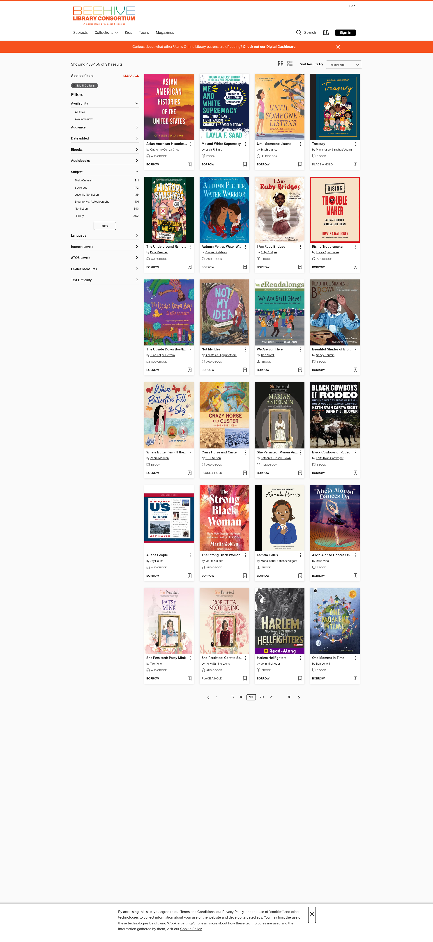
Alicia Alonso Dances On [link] (331, 555)
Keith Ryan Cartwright (329, 458)
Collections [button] (104, 32)
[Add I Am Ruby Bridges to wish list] (300, 267)
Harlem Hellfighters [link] (271, 658)
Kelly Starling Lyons (217, 663)
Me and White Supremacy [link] (221, 144)
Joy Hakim (157, 561)
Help (352, 6)
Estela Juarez (269, 149)
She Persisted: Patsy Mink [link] (166, 658)
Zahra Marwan (159, 458)
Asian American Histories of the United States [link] (167, 144)
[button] (305, 33)
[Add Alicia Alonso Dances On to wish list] (355, 576)
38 (289, 697)
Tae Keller (156, 663)
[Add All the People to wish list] (189, 576)
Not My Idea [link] (211, 350)
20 (261, 697)
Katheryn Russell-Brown (276, 458)
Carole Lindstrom (216, 252)
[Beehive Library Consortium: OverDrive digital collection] (104, 15)
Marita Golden (214, 561)
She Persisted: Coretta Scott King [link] (222, 658)
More (104, 226)
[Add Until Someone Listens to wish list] (300, 165)
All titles (80, 112)
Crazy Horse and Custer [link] (220, 452)
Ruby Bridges (269, 252)
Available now (84, 119)
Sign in (345, 32)
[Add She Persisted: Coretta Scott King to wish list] (245, 679)
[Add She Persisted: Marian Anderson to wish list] (300, 473)
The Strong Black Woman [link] (221, 555)
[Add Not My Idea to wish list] (245, 370)
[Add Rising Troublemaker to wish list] (355, 267)
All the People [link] (157, 555)
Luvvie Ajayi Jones (327, 252)
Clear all (131, 76)
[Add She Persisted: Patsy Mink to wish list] (189, 679)
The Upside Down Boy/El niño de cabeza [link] (167, 350)
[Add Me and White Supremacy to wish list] (245, 165)
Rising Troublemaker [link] (327, 247)
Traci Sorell (267, 355)
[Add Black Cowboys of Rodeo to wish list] (355, 473)
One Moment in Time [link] (328, 658)
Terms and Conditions (197, 912)
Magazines (165, 32)
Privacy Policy (233, 912)
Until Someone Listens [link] (274, 144)
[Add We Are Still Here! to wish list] (300, 370)
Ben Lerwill (323, 663)
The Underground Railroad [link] (166, 247)
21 (271, 697)
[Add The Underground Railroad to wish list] (189, 267)
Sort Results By (311, 64)
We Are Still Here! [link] (270, 350)
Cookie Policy (191, 929)
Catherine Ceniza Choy (164, 149)
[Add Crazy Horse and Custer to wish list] (245, 473)
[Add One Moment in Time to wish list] (355, 679)
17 (232, 697)
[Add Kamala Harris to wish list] (300, 576)
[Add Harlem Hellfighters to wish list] (300, 679)
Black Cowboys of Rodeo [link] (331, 452)
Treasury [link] (318, 144)
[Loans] (326, 33)
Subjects (80, 32)
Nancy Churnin (325, 355)
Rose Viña (322, 561)
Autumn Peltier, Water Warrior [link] (222, 247)
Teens (144, 32)
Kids (128, 32)
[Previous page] (208, 697)
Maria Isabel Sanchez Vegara (334, 149)
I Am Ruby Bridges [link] (271, 247)
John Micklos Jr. (271, 663)
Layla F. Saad (213, 149)
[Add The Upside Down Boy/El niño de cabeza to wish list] (189, 370)
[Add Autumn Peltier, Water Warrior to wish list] (245, 267)
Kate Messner (159, 252)
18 (241, 697)
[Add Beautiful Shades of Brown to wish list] (355, 370)
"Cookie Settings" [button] (180, 923)
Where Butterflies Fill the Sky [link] (167, 452)
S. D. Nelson (213, 458)
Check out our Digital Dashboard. (269, 46)
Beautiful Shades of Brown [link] (332, 350)
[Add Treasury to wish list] (355, 165)
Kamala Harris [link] (267, 555)
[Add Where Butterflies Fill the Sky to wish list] (189, 473)
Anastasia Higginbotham (221, 355)
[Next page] (299, 697)
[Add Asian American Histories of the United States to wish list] (189, 165)
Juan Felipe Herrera (162, 355)
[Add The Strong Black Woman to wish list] (245, 576)
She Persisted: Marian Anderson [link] (277, 452)
